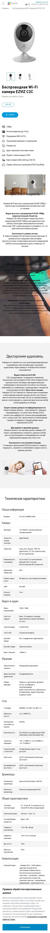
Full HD (8, 105)
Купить (12, 115)
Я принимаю (25, 927)
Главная (5, 8)
